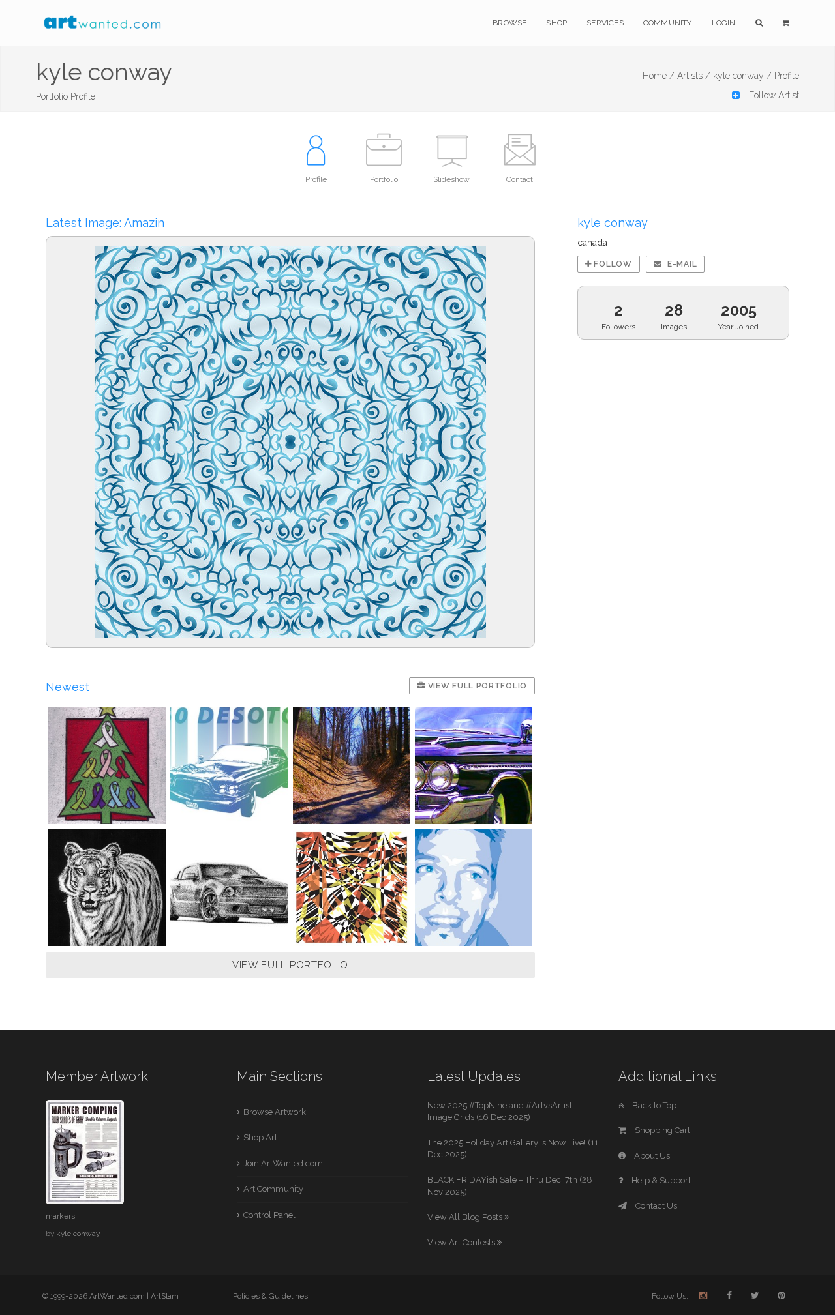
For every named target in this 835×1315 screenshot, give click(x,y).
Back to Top (653, 1105)
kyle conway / (742, 75)
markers (60, 1215)
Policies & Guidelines (270, 1296)
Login (724, 22)
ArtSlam (165, 1296)
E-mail (681, 264)
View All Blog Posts (465, 1217)
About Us (651, 1155)
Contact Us (655, 1206)
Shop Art (260, 1137)
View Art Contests (462, 1242)
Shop (556, 22)
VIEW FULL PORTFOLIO (290, 965)
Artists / (693, 75)
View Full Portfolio (476, 685)
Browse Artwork (274, 1112)
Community (667, 22)
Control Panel (269, 1215)
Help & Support (660, 1180)
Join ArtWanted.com (283, 1163)
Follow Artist (772, 95)
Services (605, 22)
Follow (612, 264)
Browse (509, 22)
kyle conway (78, 1233)
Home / (659, 75)
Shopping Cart (661, 1130)
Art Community (273, 1189)
